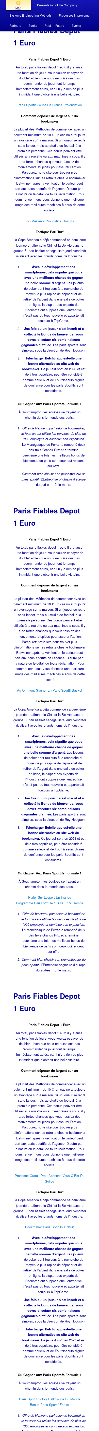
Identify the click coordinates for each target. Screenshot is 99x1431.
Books (32, 25)
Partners (15, 25)
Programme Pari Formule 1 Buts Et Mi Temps (49, 902)
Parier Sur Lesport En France (49, 897)
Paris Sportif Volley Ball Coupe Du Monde (49, 1399)
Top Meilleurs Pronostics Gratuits (49, 221)
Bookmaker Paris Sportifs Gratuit (49, 1226)
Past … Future (54, 25)
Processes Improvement (75, 15)
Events (76, 25)
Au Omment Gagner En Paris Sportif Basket (49, 690)
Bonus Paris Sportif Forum (49, 1404)
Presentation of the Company (57, 5)
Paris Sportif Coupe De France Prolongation (50, 104)
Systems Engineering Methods (30, 15)
